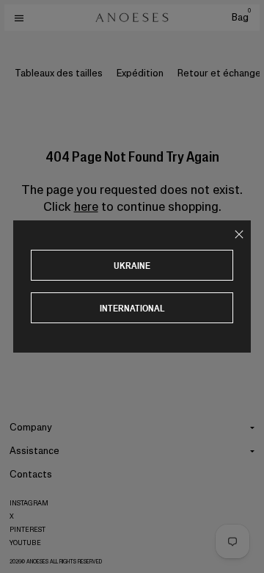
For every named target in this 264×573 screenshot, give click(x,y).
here (86, 206)
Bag (241, 17)
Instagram (29, 503)
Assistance (34, 450)
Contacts (31, 474)
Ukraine (132, 265)
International (132, 308)
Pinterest (27, 529)
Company (31, 427)
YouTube (25, 543)
